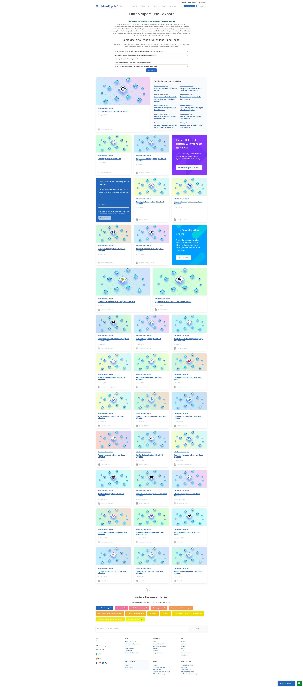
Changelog (128, 650)
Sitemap (155, 650)
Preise (127, 646)
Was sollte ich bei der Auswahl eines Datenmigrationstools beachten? (136, 55)
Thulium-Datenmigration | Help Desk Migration (188, 378)
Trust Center (184, 655)
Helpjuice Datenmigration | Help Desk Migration (188, 572)
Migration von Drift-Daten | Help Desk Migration (173, 302)
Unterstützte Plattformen (132, 644)
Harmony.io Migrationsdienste (109, 159)
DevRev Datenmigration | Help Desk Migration (149, 456)
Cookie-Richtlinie (186, 669)
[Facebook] (97, 663)
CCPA (182, 650)
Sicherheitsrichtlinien (187, 665)
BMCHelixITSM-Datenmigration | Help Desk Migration (188, 339)
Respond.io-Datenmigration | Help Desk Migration (151, 159)
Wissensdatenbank (158, 644)
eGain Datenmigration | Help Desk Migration (187, 495)
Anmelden (183, 2)
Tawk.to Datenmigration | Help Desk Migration (150, 572)
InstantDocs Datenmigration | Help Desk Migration (151, 495)
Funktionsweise (129, 648)
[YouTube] (99, 663)
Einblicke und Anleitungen (136, 613)
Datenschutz (184, 667)
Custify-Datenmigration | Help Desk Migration (111, 249)
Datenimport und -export (105, 108)
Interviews (153, 613)
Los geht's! (151, 70)
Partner (127, 665)
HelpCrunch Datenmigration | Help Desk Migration (151, 417)
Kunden (155, 665)
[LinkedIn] (102, 663)
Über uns (183, 642)
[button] (134, 6)
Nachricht (165, 613)
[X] (105, 663)
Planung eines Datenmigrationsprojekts (110, 619)
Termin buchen (202, 6)
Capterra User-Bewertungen (161, 671)
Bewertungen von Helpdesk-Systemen (109, 613)
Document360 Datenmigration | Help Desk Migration (150, 533)
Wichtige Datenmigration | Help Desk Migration (150, 203)
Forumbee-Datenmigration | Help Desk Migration (116, 302)
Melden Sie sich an (287, 683)
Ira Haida (179, 542)
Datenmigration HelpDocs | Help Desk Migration (112, 533)
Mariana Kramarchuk (107, 129)
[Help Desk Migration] (97, 639)
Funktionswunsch (158, 669)
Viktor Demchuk (106, 172)
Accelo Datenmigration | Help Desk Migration (111, 456)
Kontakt (183, 646)
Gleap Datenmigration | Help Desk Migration (187, 533)
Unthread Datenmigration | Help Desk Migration (112, 572)
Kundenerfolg (121, 608)
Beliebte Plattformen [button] (131, 653)
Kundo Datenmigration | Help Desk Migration (111, 495)
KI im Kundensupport (104, 608)
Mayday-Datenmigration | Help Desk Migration (188, 203)
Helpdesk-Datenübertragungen (180, 608)
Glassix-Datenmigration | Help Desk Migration (111, 378)
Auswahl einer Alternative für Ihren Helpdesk (188, 613)
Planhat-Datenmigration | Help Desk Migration (149, 249)
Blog (121, 6)
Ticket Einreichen (186, 653)
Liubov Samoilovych (107, 309)
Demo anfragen (192, 2)
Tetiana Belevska (144, 219)
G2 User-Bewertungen (159, 674)
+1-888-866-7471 (100, 649)
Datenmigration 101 (159, 608)
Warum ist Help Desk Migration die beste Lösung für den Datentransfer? (136, 66)
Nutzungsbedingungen (187, 671)
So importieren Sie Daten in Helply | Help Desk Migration (113, 339)
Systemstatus (158, 653)
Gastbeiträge (129, 667)
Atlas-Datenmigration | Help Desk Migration (111, 417)
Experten (183, 644)
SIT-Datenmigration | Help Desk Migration (114, 111)
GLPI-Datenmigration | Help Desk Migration (148, 339)
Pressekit (155, 648)
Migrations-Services (131, 642)
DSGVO (183, 648)
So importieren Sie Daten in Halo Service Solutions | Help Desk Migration (165, 99)
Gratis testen (189, 6)
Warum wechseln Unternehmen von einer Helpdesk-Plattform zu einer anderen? (139, 51)
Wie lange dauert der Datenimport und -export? (129, 59)
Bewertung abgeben (159, 667)
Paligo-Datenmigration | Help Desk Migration (149, 378)
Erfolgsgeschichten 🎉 (135, 619)
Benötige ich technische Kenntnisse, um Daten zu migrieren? (133, 62)
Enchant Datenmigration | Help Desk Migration (188, 417)
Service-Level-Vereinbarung (189, 674)
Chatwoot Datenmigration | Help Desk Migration (188, 456)
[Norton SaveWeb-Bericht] (99, 658)
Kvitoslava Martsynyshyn (146, 172)
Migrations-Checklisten (160, 646)
